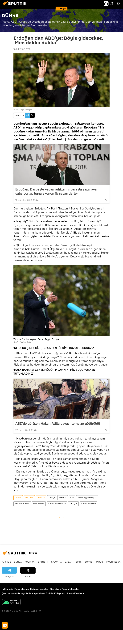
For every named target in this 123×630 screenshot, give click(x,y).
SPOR (79, 561)
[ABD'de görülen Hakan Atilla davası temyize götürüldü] (61, 399)
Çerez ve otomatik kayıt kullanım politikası (23, 593)
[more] (106, 200)
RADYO (99, 561)
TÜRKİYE (41, 497)
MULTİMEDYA (113, 561)
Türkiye (52, 497)
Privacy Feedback (75, 593)
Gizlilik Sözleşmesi (55, 593)
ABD (72, 497)
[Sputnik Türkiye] (16, 6)
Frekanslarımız (21, 589)
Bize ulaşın (55, 589)
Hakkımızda (7, 589)
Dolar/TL (73, 503)
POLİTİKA (29, 497)
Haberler (62, 497)
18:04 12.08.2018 (21, 49)
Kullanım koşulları (39, 589)
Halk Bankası (38, 503)
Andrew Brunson (22, 503)
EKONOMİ (43, 561)
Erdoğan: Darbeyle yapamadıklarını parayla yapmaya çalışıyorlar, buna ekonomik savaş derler (56, 191)
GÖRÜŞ (88, 561)
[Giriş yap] (112, 3)
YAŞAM (69, 561)
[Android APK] (11, 602)
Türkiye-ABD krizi (88, 503)
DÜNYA (18, 497)
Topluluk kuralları (70, 589)
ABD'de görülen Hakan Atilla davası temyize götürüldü (57, 423)
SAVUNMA (56, 561)
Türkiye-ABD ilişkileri (57, 503)
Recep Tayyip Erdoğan (87, 497)
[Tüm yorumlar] (5, 625)
